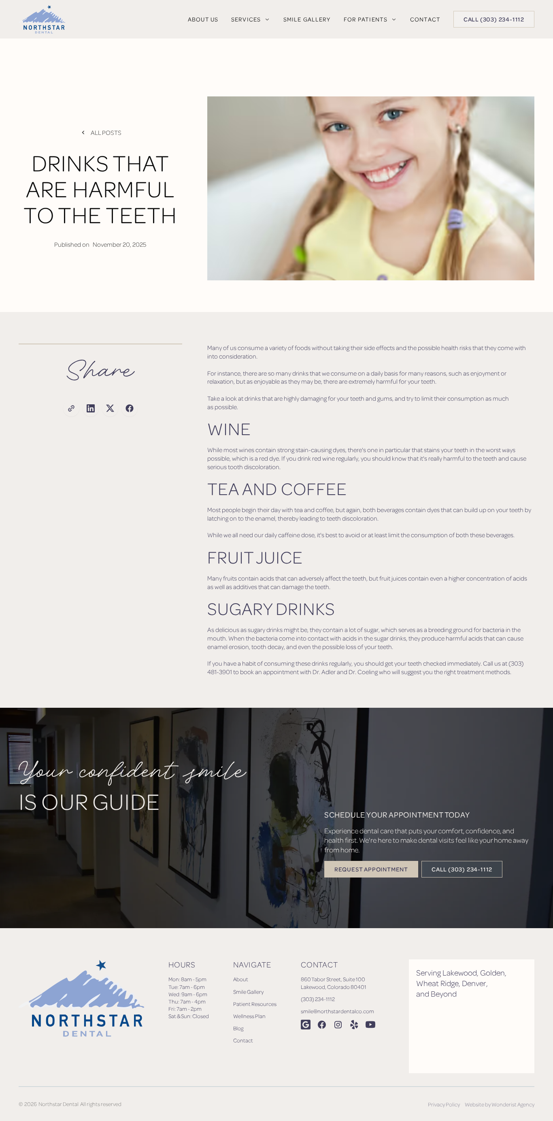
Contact (243, 1040)
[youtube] (370, 1024)
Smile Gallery (248, 991)
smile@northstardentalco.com (337, 1011)
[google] (306, 1024)
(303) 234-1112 (318, 998)
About (240, 979)
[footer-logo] (81, 1016)
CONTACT (425, 19)
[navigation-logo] (42, 19)
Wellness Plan (249, 1015)
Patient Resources (254, 1003)
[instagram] (338, 1024)
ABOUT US (203, 19)
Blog (238, 1028)
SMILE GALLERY (307, 19)
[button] (251, 19)
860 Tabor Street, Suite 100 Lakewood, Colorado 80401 (333, 983)
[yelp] (354, 1024)
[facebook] (322, 1024)
